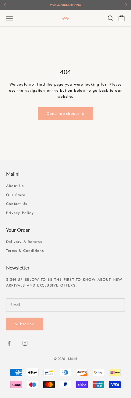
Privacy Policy (20, 213)
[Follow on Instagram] (25, 343)
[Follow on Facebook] (9, 343)
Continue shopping (65, 113)
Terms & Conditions (25, 250)
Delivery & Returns (24, 242)
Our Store (15, 195)
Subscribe (24, 324)
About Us (15, 185)
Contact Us (16, 203)
